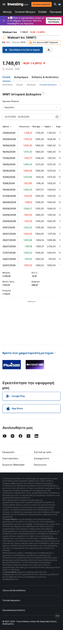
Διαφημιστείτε (41, 458)
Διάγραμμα (21, 77)
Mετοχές (7, 12)
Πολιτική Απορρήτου (11, 600)
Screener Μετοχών (25, 12)
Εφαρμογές (8, 452)
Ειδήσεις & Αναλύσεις (45, 77)
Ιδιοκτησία (31, 85)
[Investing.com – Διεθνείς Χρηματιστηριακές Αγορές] (18, 4)
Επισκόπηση (7, 85)
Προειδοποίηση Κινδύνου (13, 610)
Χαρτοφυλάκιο (10, 458)
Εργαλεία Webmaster (13, 464)
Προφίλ (19, 85)
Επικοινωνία (40, 464)
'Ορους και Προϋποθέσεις (14, 590)
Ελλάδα (42, 12)
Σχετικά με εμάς (42, 452)
